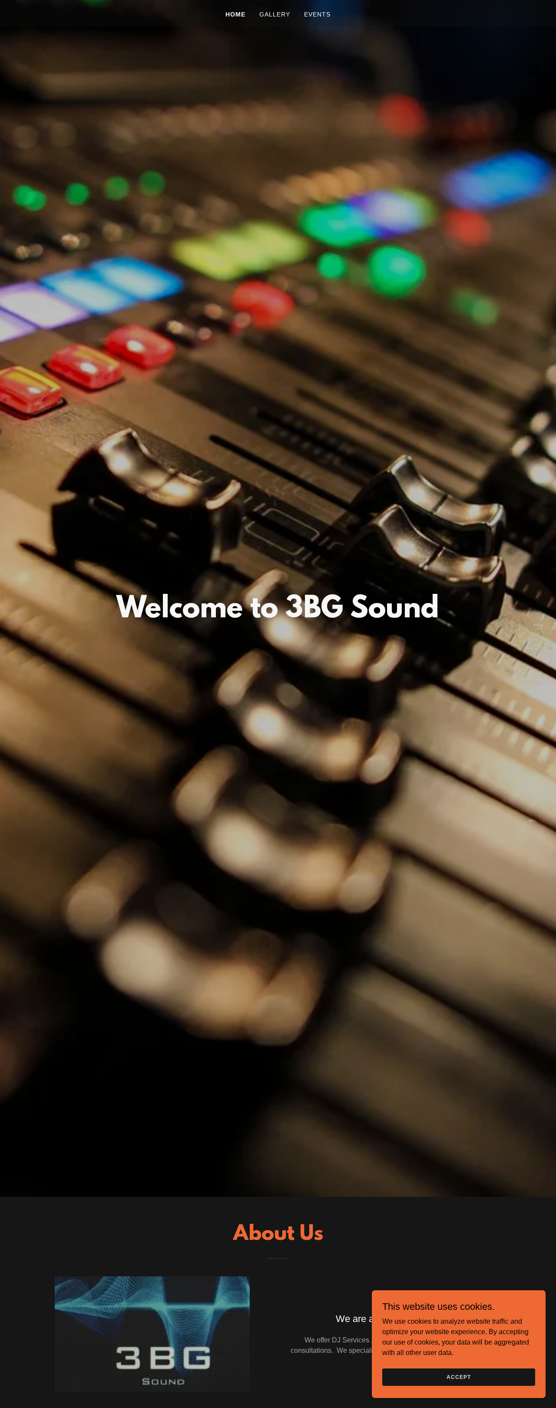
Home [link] (235, 14)
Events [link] (317, 14)
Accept (458, 1377)
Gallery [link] (274, 14)
